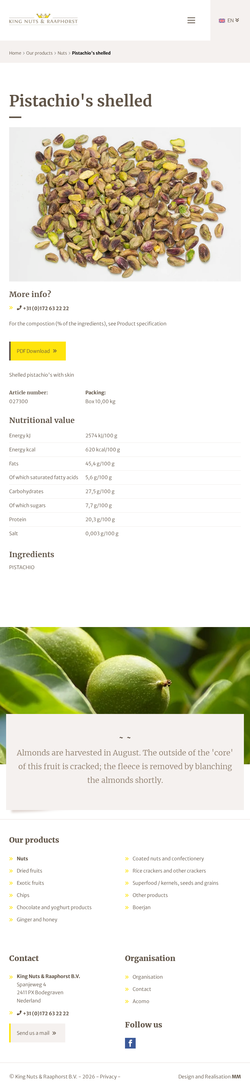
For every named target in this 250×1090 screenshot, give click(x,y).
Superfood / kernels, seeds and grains (176, 883)
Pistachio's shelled (91, 53)
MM (236, 1077)
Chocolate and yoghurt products (54, 907)
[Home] (43, 19)
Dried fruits (29, 871)
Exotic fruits (30, 883)
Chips (23, 895)
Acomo (141, 1001)
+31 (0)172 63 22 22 (46, 308)
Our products (39, 53)
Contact (142, 989)
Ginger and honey (37, 919)
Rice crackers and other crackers (169, 871)
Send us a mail (33, 1033)
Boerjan (142, 907)
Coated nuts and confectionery (168, 858)
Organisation (148, 977)
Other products (150, 895)
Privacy (108, 1077)
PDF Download (33, 351)
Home (15, 53)
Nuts (62, 53)
